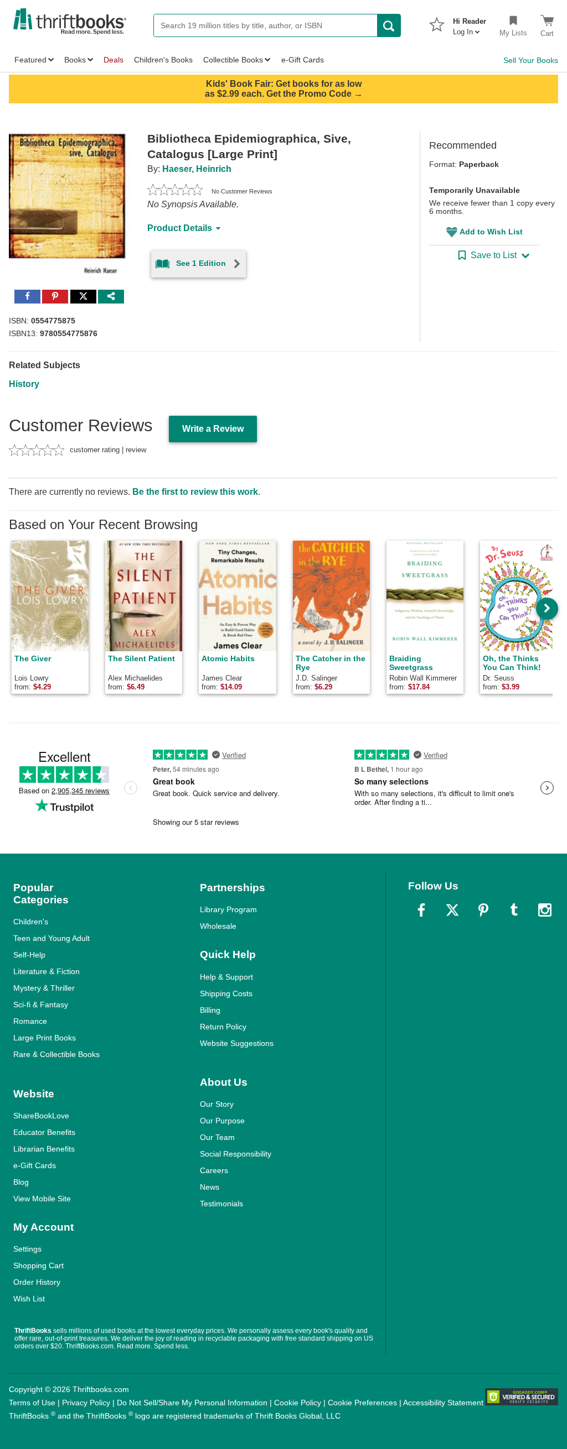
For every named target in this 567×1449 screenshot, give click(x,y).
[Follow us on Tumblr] (514, 910)
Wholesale (218, 926)
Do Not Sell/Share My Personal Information (192, 1402)
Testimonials (221, 1203)
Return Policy (223, 1026)
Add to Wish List (491, 231)
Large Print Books (44, 1037)
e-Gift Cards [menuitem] (302, 59)
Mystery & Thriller (44, 988)
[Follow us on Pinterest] (483, 910)
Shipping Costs (226, 993)
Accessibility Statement (443, 1402)
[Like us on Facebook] (421, 910)
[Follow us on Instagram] (545, 910)
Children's (30, 921)
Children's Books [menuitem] (163, 59)
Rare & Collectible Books (56, 1054)
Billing (210, 1010)
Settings (27, 1248)
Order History (36, 1282)
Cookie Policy (297, 1402)
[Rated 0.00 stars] (175, 191)
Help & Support (226, 976)
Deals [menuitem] (113, 59)
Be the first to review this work (195, 491)
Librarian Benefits (44, 1148)
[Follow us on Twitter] (452, 910)
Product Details (179, 228)
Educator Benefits (44, 1132)
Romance (30, 1021)
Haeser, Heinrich (196, 169)
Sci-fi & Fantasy (40, 1004)
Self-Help (29, 954)
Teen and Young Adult (51, 938)
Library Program (228, 909)
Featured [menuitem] (30, 59)
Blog (21, 1182)
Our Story (217, 1104)
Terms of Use (32, 1402)
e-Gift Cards (34, 1165)
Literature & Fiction (46, 971)
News (209, 1187)
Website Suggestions (237, 1043)
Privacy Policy (86, 1402)
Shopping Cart (38, 1265)
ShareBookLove (41, 1115)
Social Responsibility (235, 1153)
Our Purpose (222, 1120)
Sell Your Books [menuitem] (530, 60)
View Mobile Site (42, 1198)
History (24, 384)
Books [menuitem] (75, 59)
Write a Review (213, 428)
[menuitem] (469, 23)
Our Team (217, 1137)
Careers (214, 1170)
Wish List (29, 1298)
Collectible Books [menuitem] (233, 59)
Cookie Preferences (362, 1402)
